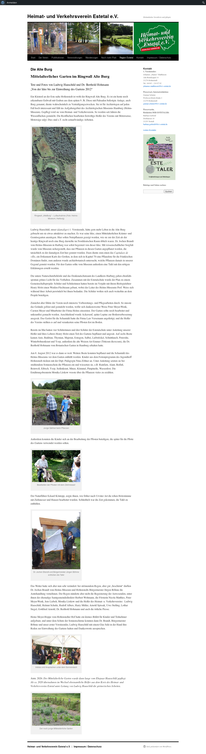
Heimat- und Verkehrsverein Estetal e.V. (72, 16)
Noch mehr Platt (108, 57)
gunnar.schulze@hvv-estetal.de (155, 103)
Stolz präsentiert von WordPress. (159, 746)
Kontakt (140, 57)
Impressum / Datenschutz (159, 57)
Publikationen (58, 57)
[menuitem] (3, 2)
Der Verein (43, 57)
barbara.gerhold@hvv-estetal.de (155, 124)
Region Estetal (126, 57)
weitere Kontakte (149, 130)
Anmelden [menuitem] (12, 2)
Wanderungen (91, 57)
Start (33, 57)
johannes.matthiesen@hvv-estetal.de (157, 86)
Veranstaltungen (74, 57)
